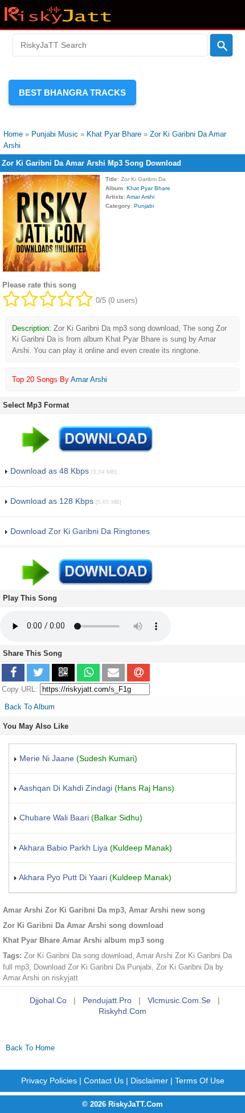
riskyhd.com (122, 1011)
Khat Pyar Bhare (148, 188)
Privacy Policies (49, 1080)
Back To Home (30, 1048)
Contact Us (104, 1080)
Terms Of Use (199, 1080)
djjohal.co (48, 1000)
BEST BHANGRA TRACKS (72, 92)
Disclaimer (149, 1080)
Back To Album (30, 707)
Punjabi (144, 206)
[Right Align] (221, 45)
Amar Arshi (140, 197)
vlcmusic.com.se (179, 1000)
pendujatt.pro (107, 1000)
